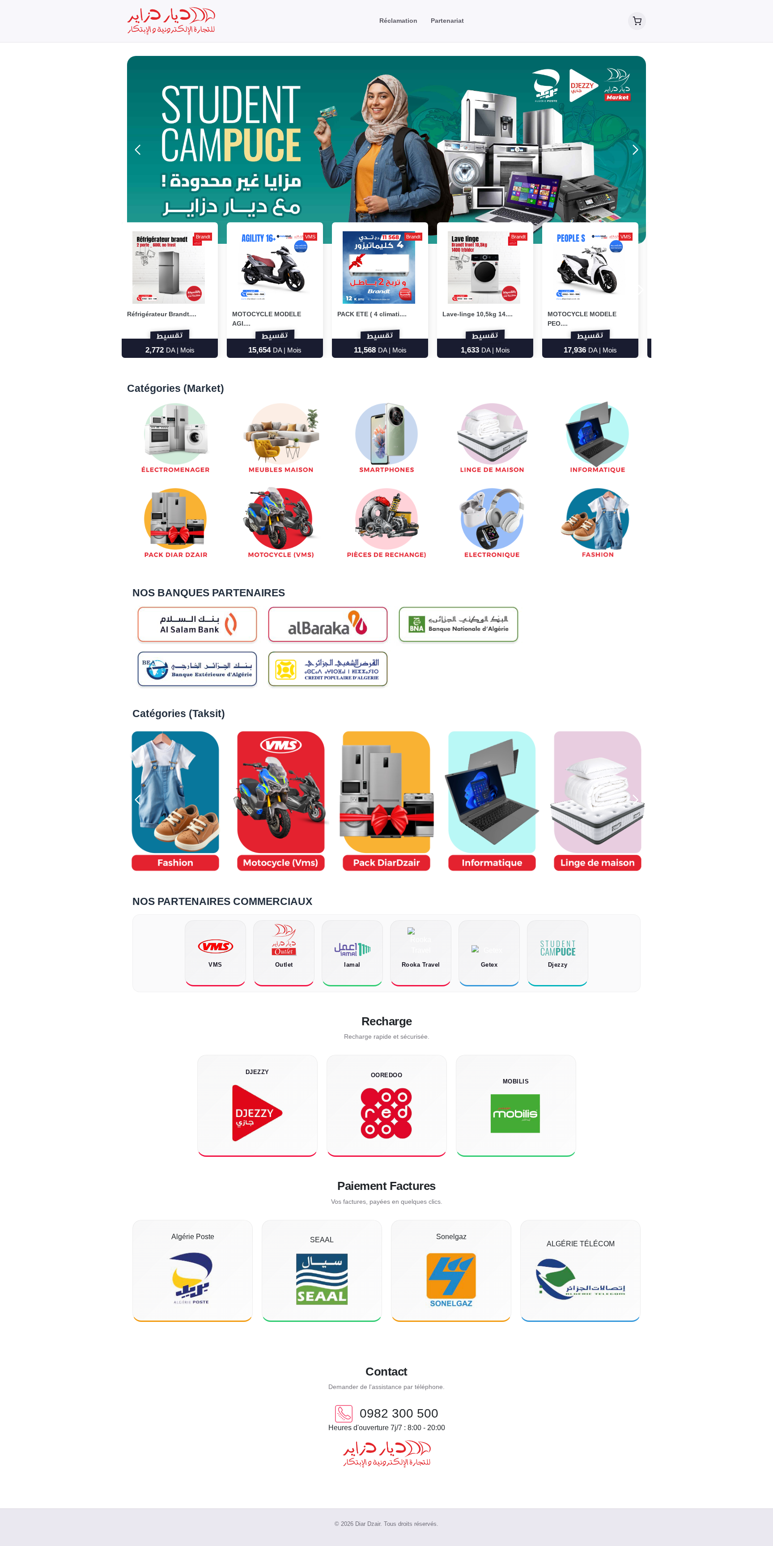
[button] (635, 150)
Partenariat (447, 20)
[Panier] (637, 21)
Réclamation (398, 20)
